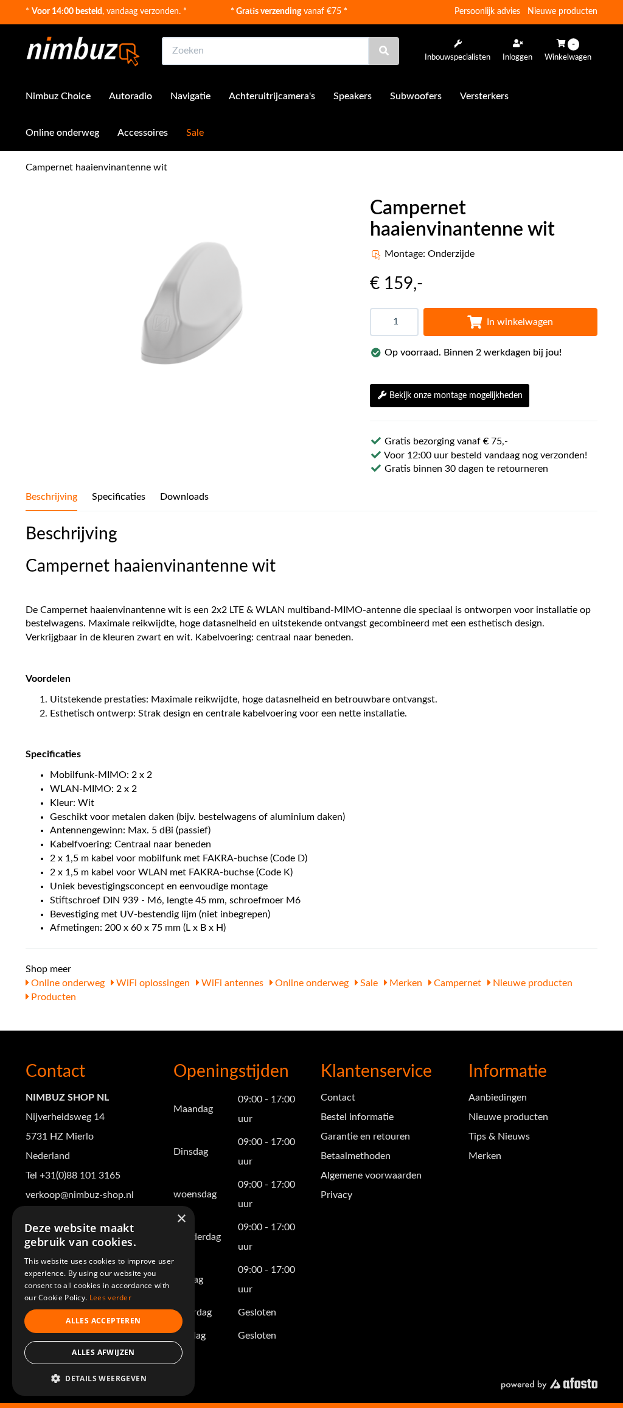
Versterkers (484, 96)
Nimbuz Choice (58, 96)
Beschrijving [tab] (51, 497)
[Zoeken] (384, 51)
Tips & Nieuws (499, 1136)
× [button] (181, 1219)
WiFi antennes (231, 983)
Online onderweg (62, 133)
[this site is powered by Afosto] (549, 1385)
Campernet (456, 983)
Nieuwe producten (562, 11)
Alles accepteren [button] (103, 1320)
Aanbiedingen (497, 1097)
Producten (52, 997)
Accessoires (142, 133)
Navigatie (190, 96)
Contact (338, 1097)
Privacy (336, 1195)
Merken (404, 983)
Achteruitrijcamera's (272, 96)
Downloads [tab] (184, 497)
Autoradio (130, 96)
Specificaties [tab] (118, 497)
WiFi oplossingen (152, 983)
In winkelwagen (520, 322)
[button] (103, 1378)
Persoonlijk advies (487, 11)
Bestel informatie (357, 1117)
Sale (195, 133)
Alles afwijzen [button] (103, 1352)
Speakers (352, 96)
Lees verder (110, 1297)
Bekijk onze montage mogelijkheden (456, 395)
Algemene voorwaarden (371, 1175)
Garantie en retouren (365, 1136)
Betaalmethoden (356, 1156)
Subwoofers (416, 96)
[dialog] (103, 1301)
